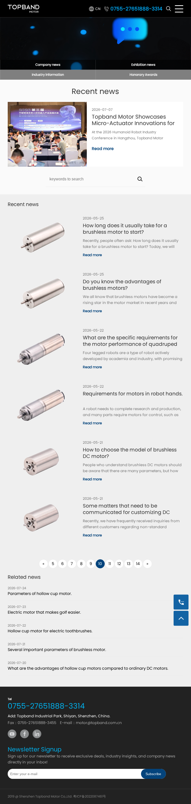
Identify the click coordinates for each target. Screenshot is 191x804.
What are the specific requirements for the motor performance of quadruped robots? (130, 340)
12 (119, 564)
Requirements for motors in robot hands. (133, 393)
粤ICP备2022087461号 (89, 796)
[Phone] (181, 601)
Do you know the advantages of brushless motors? (122, 284)
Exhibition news (143, 64)
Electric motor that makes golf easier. (44, 612)
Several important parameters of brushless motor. (57, 650)
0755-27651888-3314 (136, 8)
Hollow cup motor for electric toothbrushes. (50, 631)
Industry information (48, 74)
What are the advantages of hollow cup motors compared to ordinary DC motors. (88, 668)
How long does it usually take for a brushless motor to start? (125, 228)
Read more (103, 148)
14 (138, 564)
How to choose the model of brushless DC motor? (130, 452)
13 (128, 564)
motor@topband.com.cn (99, 722)
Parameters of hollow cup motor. (40, 593)
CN (97, 8)
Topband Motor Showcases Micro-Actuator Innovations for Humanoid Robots (133, 120)
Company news (47, 64)
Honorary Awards (143, 74)
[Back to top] (181, 618)
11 (109, 564)
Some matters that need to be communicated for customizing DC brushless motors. (126, 509)
